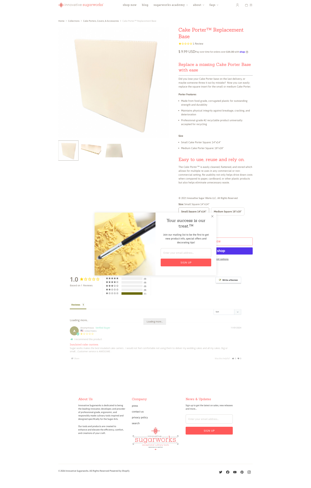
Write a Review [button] (230, 280)
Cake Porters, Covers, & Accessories (101, 21)
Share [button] (76, 358)
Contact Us (138, 411)
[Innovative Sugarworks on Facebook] (227, 472)
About (197, 4)
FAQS (212, 4)
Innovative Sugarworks (76, 471)
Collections (74, 21)
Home (61, 21)
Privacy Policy (140, 417)
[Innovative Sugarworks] (81, 5)
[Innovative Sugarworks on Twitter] (220, 472)
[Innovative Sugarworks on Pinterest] (242, 472)
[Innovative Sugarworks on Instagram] (249, 472)
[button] (234, 358)
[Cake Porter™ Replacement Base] (113, 82)
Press (135, 405)
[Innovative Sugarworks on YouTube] (234, 472)
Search (136, 423)
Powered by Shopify (120, 471)
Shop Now (130, 4)
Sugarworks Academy (169, 4)
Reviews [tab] (75, 304)
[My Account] (237, 5)
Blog (145, 4)
